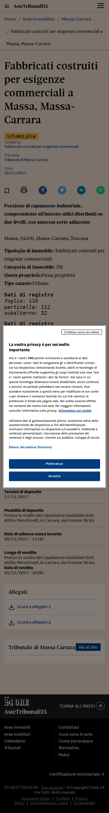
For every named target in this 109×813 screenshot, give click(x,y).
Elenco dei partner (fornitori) (30, 447)
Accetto (54, 476)
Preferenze (54, 463)
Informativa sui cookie (75, 410)
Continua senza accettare (82, 332)
